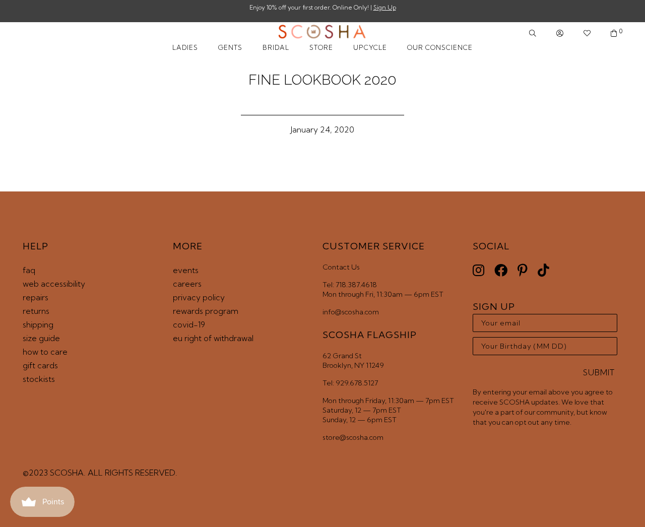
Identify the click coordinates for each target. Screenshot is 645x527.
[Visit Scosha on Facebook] (500, 270)
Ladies (185, 47)
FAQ (29, 270)
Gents (230, 47)
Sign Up (384, 7)
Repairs (35, 297)
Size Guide (41, 338)
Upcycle (370, 47)
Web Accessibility (54, 284)
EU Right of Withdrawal (213, 338)
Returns (36, 311)
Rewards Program (205, 311)
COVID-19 (189, 324)
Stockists (39, 379)
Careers (187, 284)
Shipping (38, 324)
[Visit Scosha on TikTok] (543, 270)
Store (321, 47)
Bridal (276, 47)
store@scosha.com (352, 437)
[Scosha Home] (322, 33)
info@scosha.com (350, 311)
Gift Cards (40, 365)
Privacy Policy (199, 297)
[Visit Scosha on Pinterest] (523, 270)
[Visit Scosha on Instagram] (478, 270)
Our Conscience (440, 47)
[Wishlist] (587, 33)
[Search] (532, 33)
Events (186, 270)
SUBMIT (599, 372)
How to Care (45, 352)
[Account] (559, 33)
